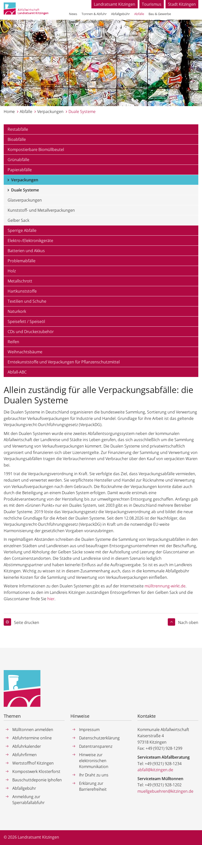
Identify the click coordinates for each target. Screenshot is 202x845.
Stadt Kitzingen (182, 4)
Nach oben (188, 622)
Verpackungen (50, 111)
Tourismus (151, 4)
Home (9, 111)
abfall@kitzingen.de (155, 769)
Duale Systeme (82, 111)
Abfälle (26, 111)
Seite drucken (26, 622)
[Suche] (118, 22)
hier (50, 598)
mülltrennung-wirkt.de (165, 586)
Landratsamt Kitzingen (114, 4)
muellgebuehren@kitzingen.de (165, 791)
